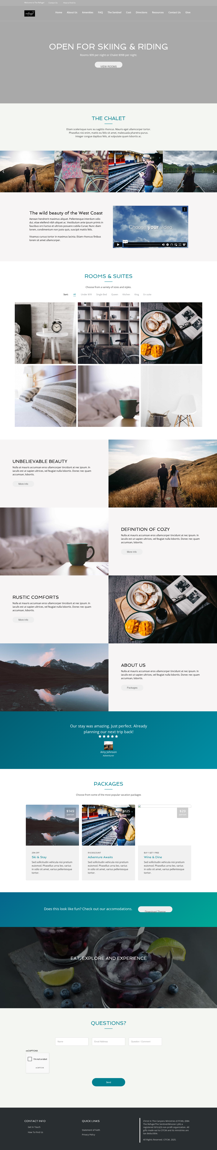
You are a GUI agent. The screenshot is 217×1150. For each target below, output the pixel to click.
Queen (114, 294)
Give (187, 12)
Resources (158, 12)
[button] (3, 171)
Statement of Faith (91, 1130)
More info (23, 483)
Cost (128, 12)
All (74, 294)
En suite (147, 294)
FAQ (100, 12)
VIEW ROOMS (108, 66)
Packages (132, 687)
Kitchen (126, 294)
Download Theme (155, 911)
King (136, 294)
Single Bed (101, 294)
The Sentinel (114, 12)
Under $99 (86, 294)
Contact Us (174, 12)
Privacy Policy (88, 1134)
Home (58, 12)
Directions (141, 12)
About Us (72, 12)
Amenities (87, 12)
